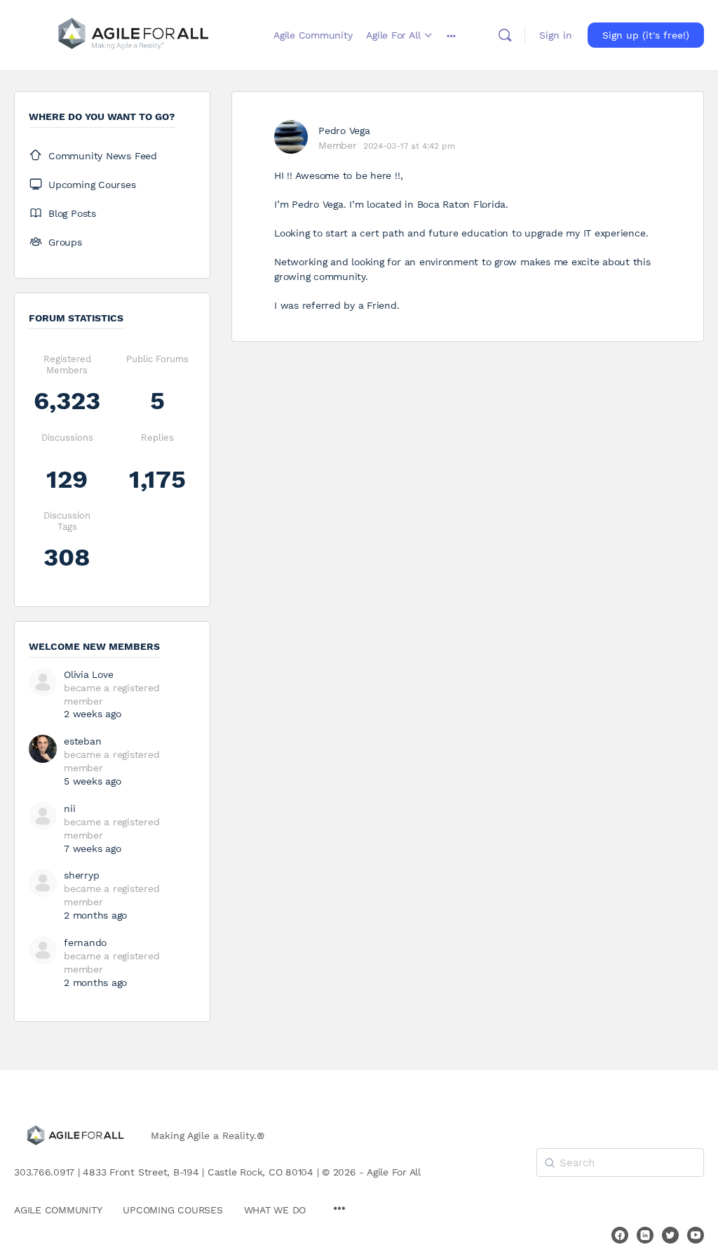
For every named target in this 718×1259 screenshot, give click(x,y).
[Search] (505, 35)
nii (69, 808)
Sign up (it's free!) (645, 35)
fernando (85, 942)
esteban (82, 741)
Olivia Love (88, 674)
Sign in (555, 35)
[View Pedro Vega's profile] (291, 137)
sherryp (81, 875)
